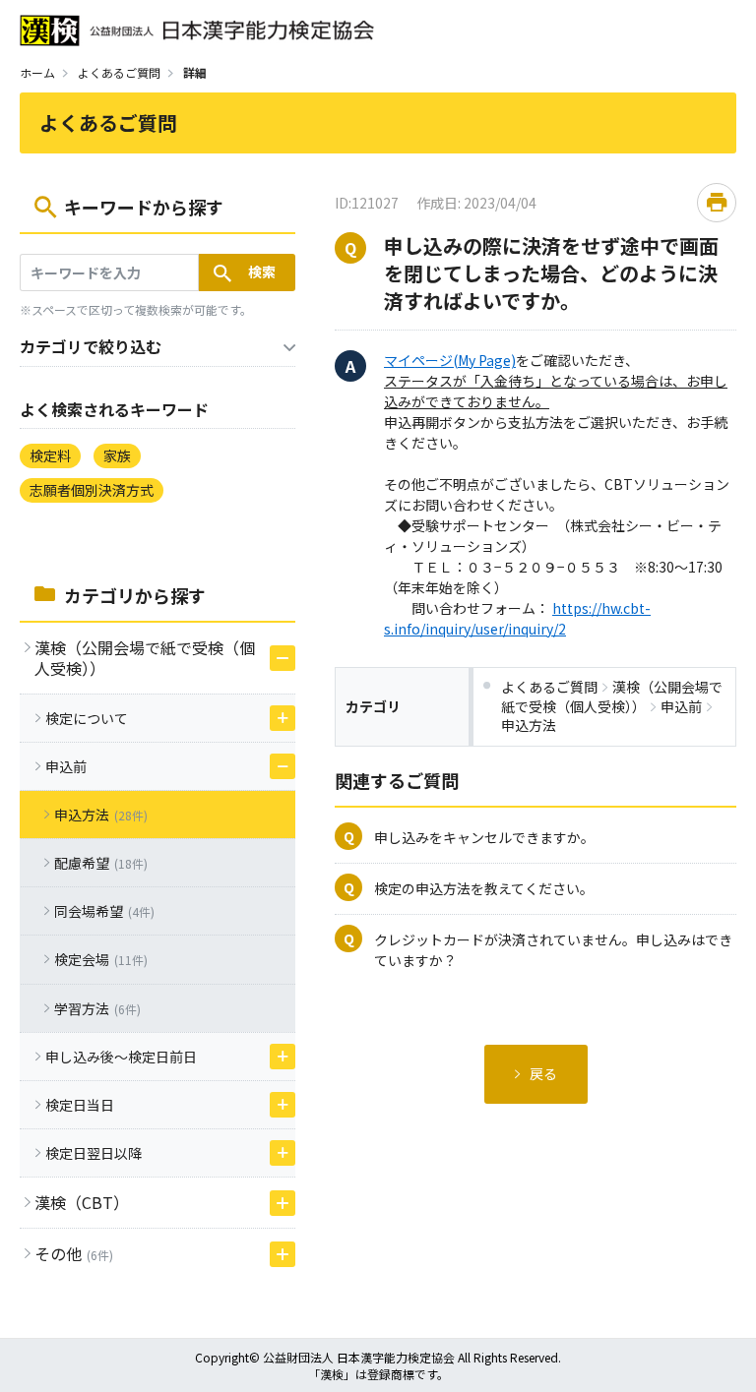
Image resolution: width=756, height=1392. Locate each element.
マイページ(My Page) (450, 360)
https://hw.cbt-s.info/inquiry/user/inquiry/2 (517, 618)
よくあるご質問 (119, 72)
